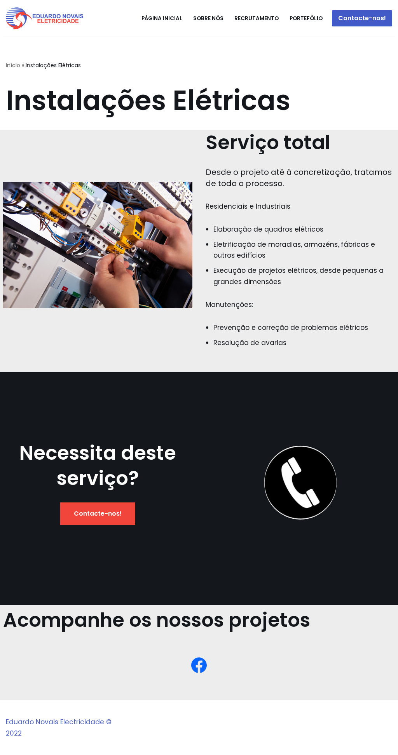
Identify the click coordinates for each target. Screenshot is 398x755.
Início (13, 65)
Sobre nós (208, 18)
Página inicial (161, 18)
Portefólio (306, 18)
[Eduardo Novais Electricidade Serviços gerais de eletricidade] (45, 18)
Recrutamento (256, 18)
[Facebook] (199, 665)
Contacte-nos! (362, 18)
